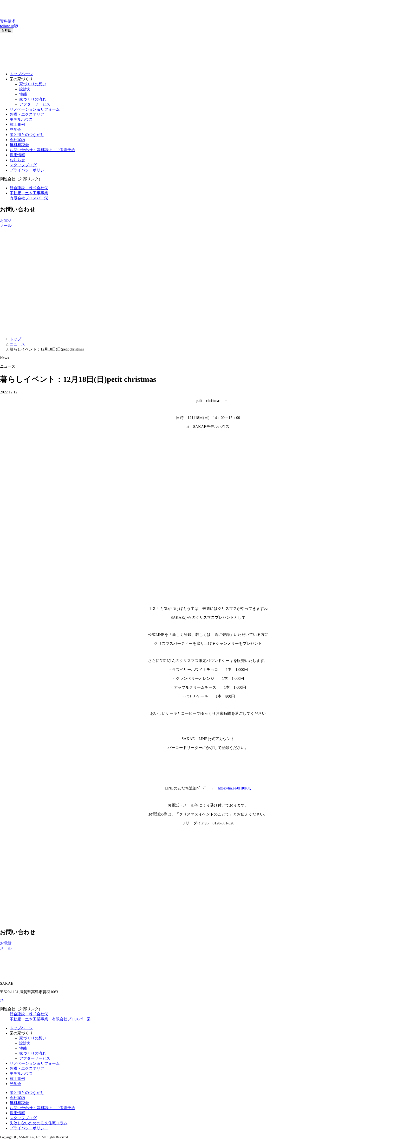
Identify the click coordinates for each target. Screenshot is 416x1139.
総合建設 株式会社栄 (29, 188)
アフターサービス (34, 104)
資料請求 (7, 21)
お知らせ (17, 160)
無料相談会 (19, 145)
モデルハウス (21, 119)
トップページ (21, 74)
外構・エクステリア (27, 114)
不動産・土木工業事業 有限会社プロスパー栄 (50, 1019)
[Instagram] (1, 1000)
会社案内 (17, 140)
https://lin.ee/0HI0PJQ (235, 788)
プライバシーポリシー (29, 170)
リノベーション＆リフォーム (35, 109)
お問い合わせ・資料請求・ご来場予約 (42, 150)
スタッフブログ (23, 165)
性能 (23, 94)
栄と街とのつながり (27, 135)
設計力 (25, 89)
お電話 (6, 220)
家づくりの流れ (32, 99)
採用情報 (17, 155)
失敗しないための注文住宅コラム (38, 1123)
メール (6, 225)
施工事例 (17, 124)
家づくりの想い (32, 84)
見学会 (15, 130)
